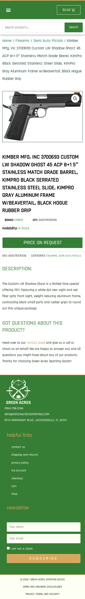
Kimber (18, 220)
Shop (14, 494)
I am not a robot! (22, 549)
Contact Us (18, 447)
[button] (8, 10)
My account (18, 470)
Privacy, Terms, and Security (43, 594)
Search (73, 27)
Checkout (17, 478)
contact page (36, 343)
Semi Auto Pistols (48, 40)
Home (7, 40)
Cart (14, 486)
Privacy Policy (20, 463)
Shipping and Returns (24, 455)
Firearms (22, 40)
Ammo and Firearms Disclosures (42, 587)
